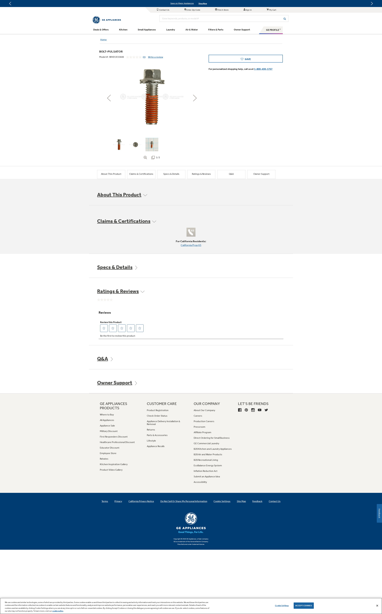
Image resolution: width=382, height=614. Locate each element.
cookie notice (57, 611)
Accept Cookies (303, 605)
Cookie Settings (282, 605)
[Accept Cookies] (377, 605)
